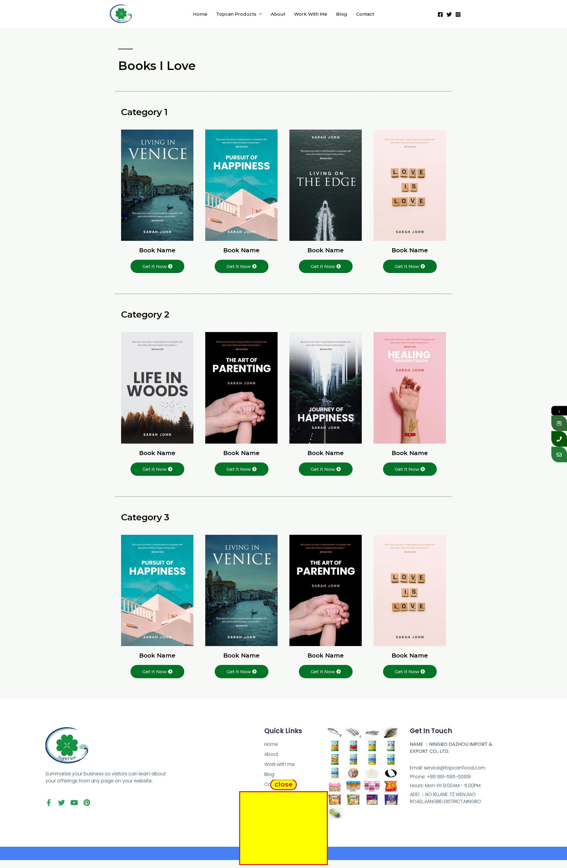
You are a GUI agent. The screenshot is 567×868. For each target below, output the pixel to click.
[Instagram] (458, 14)
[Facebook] (440, 14)
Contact (365, 14)
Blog (341, 14)
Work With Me (310, 14)
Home (200, 14)
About (278, 14)
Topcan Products (236, 14)
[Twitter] (449, 14)
